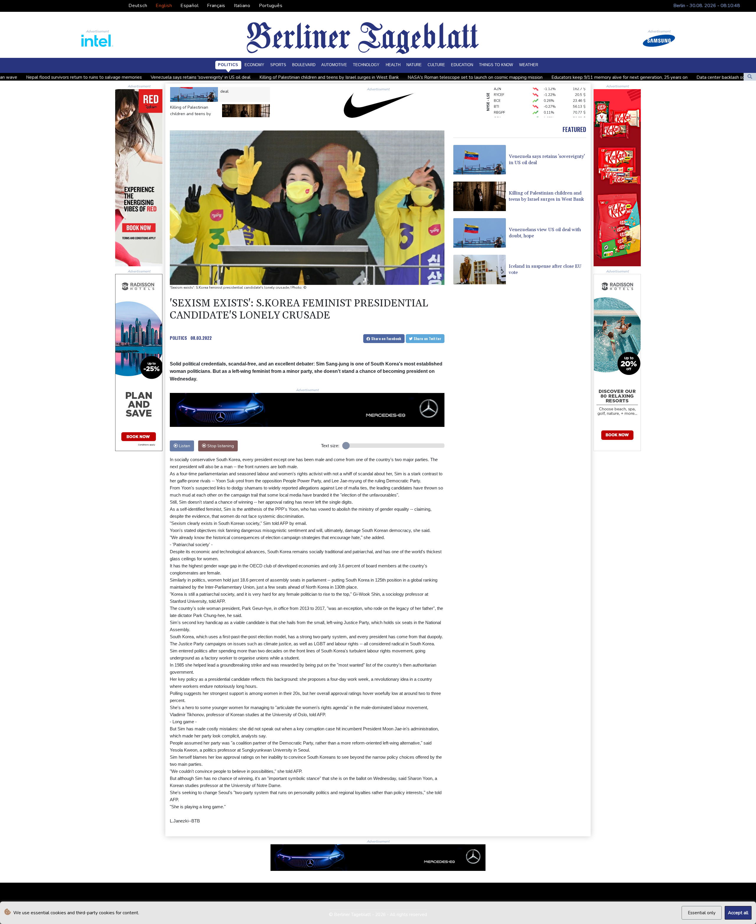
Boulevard (303, 65)
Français (216, 5)
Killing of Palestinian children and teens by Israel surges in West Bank (221, 77)
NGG (498, 113)
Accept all (738, 913)
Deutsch (137, 5)
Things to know (496, 65)
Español (189, 5)
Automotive (334, 65)
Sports (278, 65)
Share (385, 338)
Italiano (242, 5)
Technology (366, 65)
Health (393, 65)
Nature (414, 65)
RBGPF (499, 95)
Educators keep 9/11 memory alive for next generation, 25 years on (512, 77)
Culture (436, 65)
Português (271, 5)
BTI (496, 89)
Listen (184, 446)
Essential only (702, 913)
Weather (528, 65)
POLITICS (178, 337)
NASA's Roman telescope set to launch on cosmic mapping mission (367, 77)
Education (462, 65)
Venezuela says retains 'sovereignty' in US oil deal (93, 77)
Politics (228, 65)
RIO (497, 107)
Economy (254, 65)
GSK (497, 101)
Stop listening (220, 446)
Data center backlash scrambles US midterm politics (641, 77)
